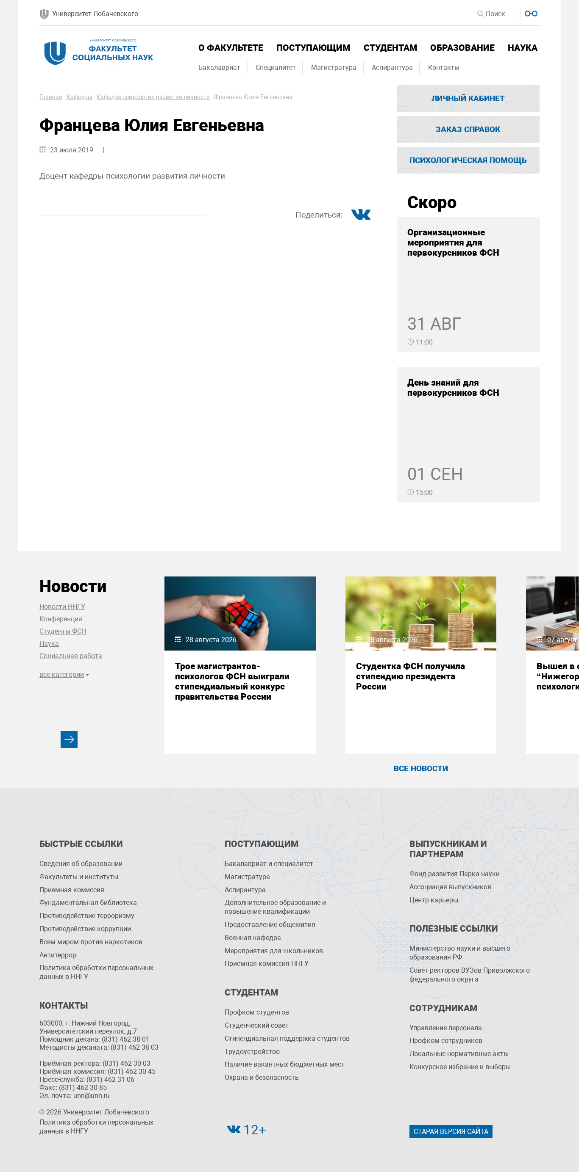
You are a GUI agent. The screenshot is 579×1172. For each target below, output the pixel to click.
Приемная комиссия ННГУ (267, 964)
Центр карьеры (433, 900)
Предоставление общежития (270, 925)
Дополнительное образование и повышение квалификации (275, 907)
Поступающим (313, 48)
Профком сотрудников (445, 1041)
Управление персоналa (445, 1028)
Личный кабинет (468, 98)
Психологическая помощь (468, 160)
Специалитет (276, 67)
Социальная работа (70, 656)
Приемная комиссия (71, 890)
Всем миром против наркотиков (90, 942)
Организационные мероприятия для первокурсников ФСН (453, 242)
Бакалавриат (219, 67)
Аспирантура (392, 67)
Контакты (443, 67)
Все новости (421, 768)
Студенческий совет (257, 1025)
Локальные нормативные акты (459, 1054)
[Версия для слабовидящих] (530, 12)
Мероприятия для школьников (274, 951)
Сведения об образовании (80, 864)
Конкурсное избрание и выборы (460, 1067)
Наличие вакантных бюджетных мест (285, 1064)
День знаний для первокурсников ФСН (453, 388)
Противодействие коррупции (85, 929)
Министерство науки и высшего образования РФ (459, 952)
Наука (522, 48)
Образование (462, 48)
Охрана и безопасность (262, 1077)
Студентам (390, 48)
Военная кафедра (253, 938)
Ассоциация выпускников (450, 887)
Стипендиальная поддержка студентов (287, 1038)
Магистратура (333, 67)
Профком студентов (257, 1012)
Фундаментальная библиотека (88, 903)
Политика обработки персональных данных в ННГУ (96, 972)
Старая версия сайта (451, 1132)
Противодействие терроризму (86, 916)
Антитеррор (57, 955)
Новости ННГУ (62, 607)
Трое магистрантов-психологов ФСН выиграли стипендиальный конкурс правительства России (232, 681)
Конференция (60, 619)
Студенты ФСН (62, 631)
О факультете (230, 48)
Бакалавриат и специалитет (269, 864)
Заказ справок (468, 129)
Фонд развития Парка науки (454, 874)
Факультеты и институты (78, 877)
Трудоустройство (252, 1052)
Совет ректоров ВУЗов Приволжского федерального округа (469, 974)
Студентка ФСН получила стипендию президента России (410, 676)
